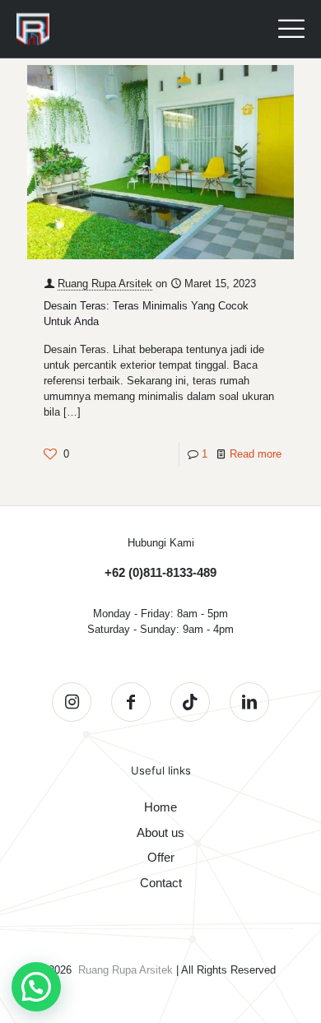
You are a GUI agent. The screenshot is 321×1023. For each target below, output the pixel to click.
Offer (160, 857)
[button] (36, 986)
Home (160, 807)
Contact (161, 883)
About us (160, 832)
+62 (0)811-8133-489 (160, 572)
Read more (255, 454)
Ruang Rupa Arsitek (105, 283)
